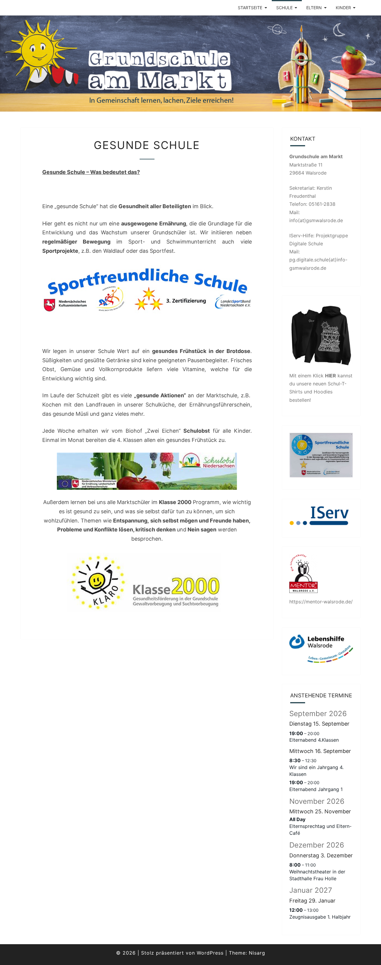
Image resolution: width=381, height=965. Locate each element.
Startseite (250, 7)
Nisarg (257, 953)
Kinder (343, 7)
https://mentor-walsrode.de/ (321, 602)
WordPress (210, 953)
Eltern (314, 7)
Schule (284, 7)
